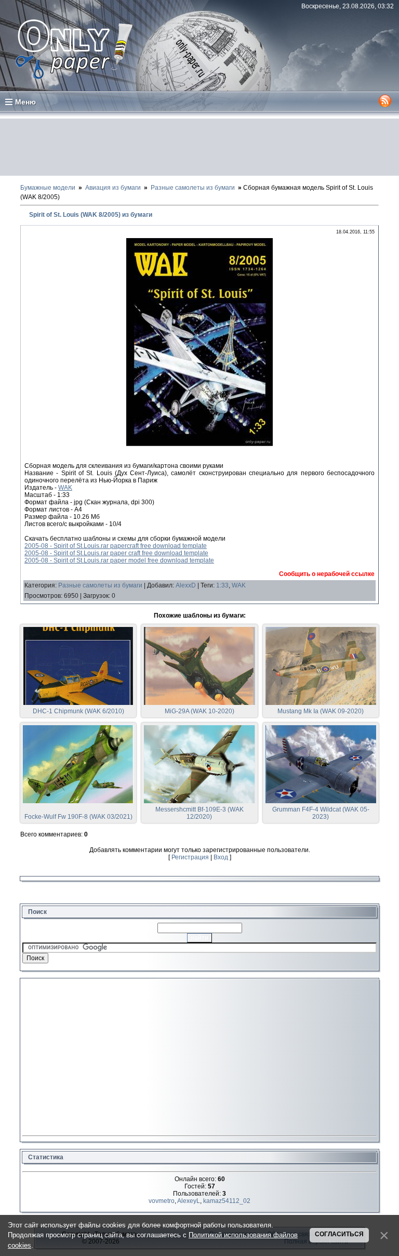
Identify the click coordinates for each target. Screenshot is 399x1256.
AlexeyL (188, 1201)
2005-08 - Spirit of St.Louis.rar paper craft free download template (116, 553)
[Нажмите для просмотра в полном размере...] (199, 444)
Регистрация (190, 857)
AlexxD (186, 585)
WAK (65, 487)
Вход (221, 857)
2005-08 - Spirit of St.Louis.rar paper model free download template (119, 560)
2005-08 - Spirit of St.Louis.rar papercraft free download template (115, 546)
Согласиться (339, 1234)
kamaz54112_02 (226, 1201)
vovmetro (162, 1201)
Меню (25, 102)
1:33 (222, 585)
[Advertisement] (199, 147)
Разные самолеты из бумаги (100, 585)
